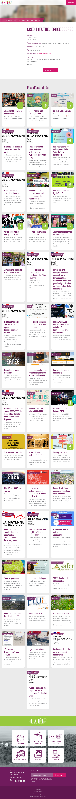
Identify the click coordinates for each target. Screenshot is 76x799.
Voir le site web (50, 70)
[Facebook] (16, 781)
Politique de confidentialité (38, 796)
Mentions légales (38, 794)
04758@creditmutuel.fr (44, 53)
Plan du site (38, 791)
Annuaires (14, 20)
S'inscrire (59, 775)
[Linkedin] (21, 781)
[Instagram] (18, 781)
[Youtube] (24, 781)
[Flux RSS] (11, 780)
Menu (72, 3)
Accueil (7, 20)
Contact (38, 789)
